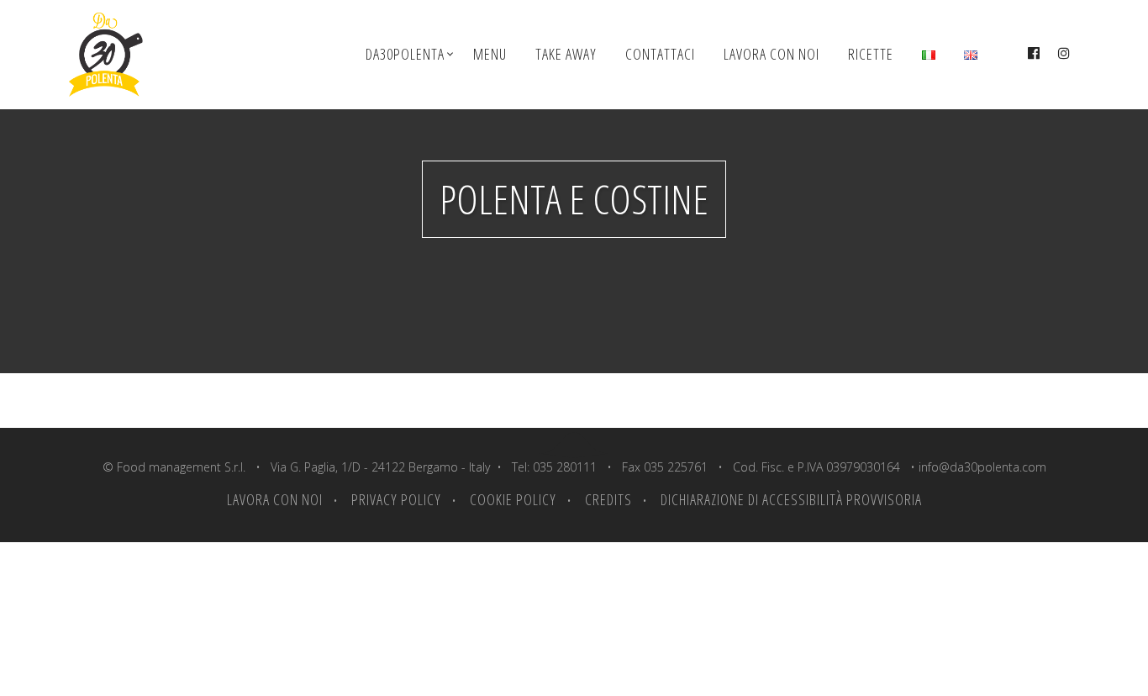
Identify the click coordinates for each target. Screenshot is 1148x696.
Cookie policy (513, 499)
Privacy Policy (396, 499)
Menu (490, 54)
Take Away (566, 54)
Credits (608, 499)
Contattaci (660, 54)
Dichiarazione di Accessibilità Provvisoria (791, 499)
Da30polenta (405, 54)
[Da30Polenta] (116, 55)
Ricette (870, 54)
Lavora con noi (771, 54)
